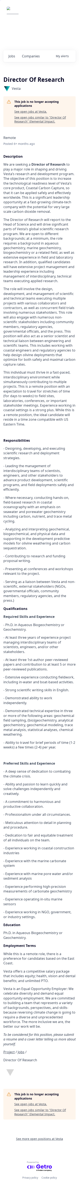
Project (9, 1052)
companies (31, 56)
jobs (11, 56)
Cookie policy (49, 1177)
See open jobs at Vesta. (30, 112)
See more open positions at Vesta (39, 1139)
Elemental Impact (39, 12)
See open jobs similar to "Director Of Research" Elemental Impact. (40, 119)
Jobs (21, 1052)
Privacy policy (30, 1177)
